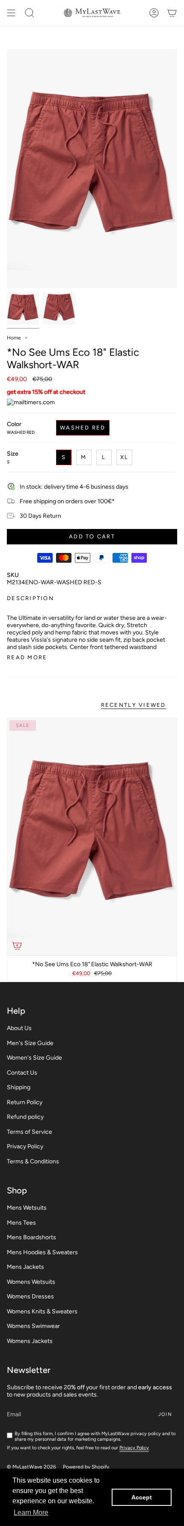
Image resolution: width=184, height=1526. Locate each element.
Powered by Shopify (86, 1467)
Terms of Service (29, 1131)
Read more (27, 657)
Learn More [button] (31, 1512)
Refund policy (25, 1116)
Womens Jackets (30, 1341)
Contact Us (22, 1072)
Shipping (18, 1087)
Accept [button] (141, 1497)
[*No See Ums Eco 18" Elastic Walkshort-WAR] (92, 836)
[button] (29, 13)
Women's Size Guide (34, 1057)
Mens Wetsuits (27, 1207)
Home (14, 338)
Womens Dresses (30, 1296)
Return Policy (24, 1102)
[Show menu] (11, 13)
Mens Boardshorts (31, 1237)
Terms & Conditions (33, 1161)
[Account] (154, 13)
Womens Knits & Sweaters (42, 1311)
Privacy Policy (25, 1146)
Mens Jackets (25, 1267)
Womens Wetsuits (31, 1282)
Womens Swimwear (33, 1326)
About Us (19, 1028)
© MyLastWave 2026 (31, 1467)
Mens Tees (21, 1222)
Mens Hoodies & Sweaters (42, 1252)
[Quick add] (17, 945)
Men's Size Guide (30, 1043)
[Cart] (172, 13)
